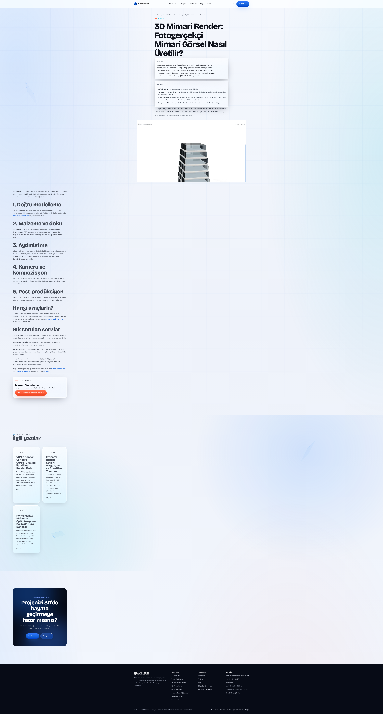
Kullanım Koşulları (225, 710)
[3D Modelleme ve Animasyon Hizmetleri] (141, 674)
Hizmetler (172, 4)
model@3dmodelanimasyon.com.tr (237, 676)
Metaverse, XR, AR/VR (178, 696)
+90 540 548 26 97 (232, 679)
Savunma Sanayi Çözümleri (180, 693)
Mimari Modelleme (58, 369)
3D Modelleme (175, 676)
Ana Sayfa (158, 15)
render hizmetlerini (24, 371)
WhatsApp (229, 683)
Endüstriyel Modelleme (178, 683)
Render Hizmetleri (176, 689)
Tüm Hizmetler (175, 700)
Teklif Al (243, 4)
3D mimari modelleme (21, 216)
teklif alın (46, 371)
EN (233, 4)
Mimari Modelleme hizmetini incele (31, 393)
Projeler (183, 4)
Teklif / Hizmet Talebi (205, 689)
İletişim (208, 4)
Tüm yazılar (47, 636)
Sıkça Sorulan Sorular (205, 686)
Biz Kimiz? (193, 4)
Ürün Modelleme (176, 686)
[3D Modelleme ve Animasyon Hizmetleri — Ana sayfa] (141, 4)
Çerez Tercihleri (238, 710)
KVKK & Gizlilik (213, 710)
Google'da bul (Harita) (233, 693)
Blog (201, 4)
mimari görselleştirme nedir (55, 319)
